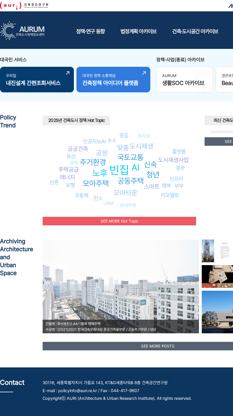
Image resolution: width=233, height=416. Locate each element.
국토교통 (130, 157)
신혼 (54, 182)
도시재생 (141, 146)
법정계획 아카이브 (138, 31)
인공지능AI (94, 141)
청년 (152, 174)
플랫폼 (179, 151)
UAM (108, 203)
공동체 (81, 195)
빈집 (119, 169)
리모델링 (170, 195)
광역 (74, 163)
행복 (166, 185)
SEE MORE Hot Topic (119, 221)
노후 (100, 173)
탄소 (98, 198)
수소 (111, 140)
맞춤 (123, 147)
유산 (71, 156)
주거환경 (93, 162)
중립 (123, 135)
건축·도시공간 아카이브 (195, 31)
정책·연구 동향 (90, 31)
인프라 (176, 179)
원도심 (144, 135)
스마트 (151, 186)
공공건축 (78, 148)
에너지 (67, 177)
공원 (102, 153)
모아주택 (96, 183)
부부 (179, 186)
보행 (70, 185)
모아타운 (126, 193)
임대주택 (128, 205)
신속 (150, 164)
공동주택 (131, 180)
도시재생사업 (173, 159)
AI (136, 167)
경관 (180, 168)
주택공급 (68, 169)
